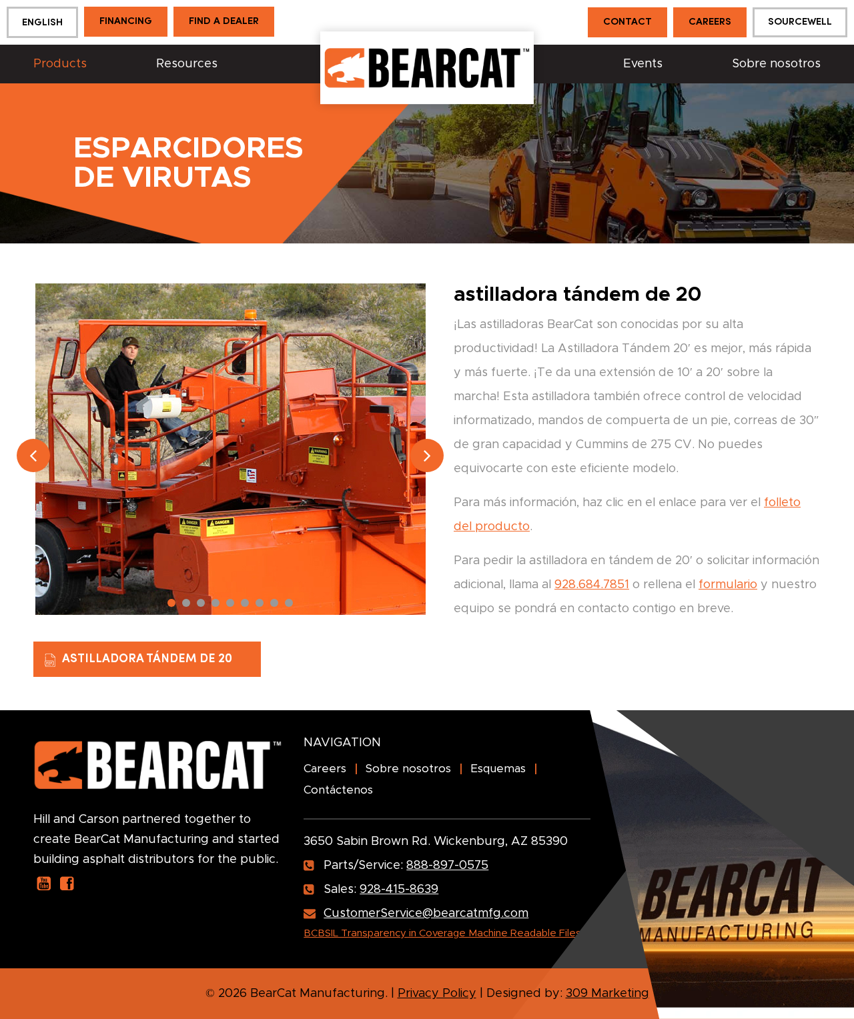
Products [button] (60, 64)
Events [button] (643, 64)
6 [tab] (245, 603)
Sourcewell (800, 22)
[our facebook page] (67, 883)
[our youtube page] (44, 883)
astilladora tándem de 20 (147, 659)
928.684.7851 (591, 585)
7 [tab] (260, 603)
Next (427, 455)
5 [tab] (230, 603)
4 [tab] (215, 603)
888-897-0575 (447, 866)
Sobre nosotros (776, 64)
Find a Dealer (224, 22)
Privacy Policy (437, 994)
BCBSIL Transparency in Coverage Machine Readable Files (442, 933)
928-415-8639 (399, 890)
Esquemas (498, 768)
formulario (728, 585)
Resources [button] (187, 64)
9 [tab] (289, 603)
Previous (33, 455)
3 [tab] (201, 603)
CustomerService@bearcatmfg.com (426, 914)
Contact (627, 22)
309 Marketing (607, 994)
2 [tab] (186, 603)
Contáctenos (338, 790)
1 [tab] (171, 603)
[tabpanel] (230, 449)
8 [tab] (274, 603)
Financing (125, 22)
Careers (710, 22)
